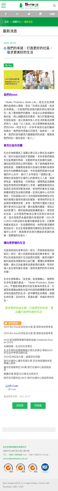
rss (10, 65)
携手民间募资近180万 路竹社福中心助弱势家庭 (29, 378)
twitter (29, 13)
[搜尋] (54, 5)
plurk (40, 13)
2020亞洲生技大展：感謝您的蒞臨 (22, 357)
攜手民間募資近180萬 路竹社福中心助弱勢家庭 (27, 368)
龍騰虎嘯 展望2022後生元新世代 (21, 374)
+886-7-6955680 (15, 455)
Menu (3, 5)
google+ (17, 13)
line (52, 13)
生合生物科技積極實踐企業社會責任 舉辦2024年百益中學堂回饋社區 (28, 351)
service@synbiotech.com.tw (15, 458)
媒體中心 (17, 22)
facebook (6, 13)
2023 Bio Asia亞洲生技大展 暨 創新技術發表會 (28, 327)
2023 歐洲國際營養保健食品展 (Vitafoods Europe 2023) (28, 341)
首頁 (6, 22)
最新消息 (28, 22)
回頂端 (38, 405)
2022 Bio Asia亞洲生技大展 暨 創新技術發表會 (28, 333)
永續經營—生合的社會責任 (18, 346)
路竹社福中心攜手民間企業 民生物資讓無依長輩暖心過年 (28, 362)
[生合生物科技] (29, 5)
